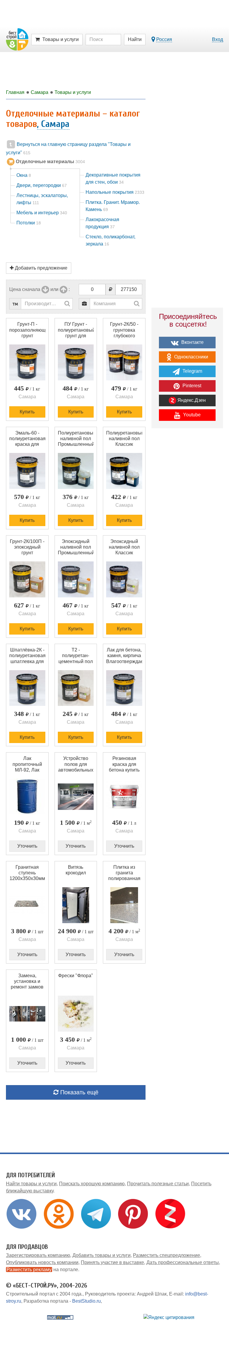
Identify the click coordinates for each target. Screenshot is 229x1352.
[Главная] (17, 39)
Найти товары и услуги (31, 1183)
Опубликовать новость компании (42, 1262)
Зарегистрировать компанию (38, 1255)
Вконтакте (192, 342)
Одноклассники (190, 356)
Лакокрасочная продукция (102, 223)
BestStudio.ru (86, 1301)
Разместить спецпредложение (166, 1255)
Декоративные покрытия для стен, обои (113, 178)
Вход (217, 39)
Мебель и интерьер (41, 212)
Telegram (191, 371)
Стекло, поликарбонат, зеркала (110, 240)
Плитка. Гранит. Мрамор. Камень (113, 206)
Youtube (191, 414)
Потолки (28, 222)
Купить (27, 411)
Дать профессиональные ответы (182, 1262)
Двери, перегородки (41, 185)
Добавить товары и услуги (101, 1255)
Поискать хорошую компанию (92, 1183)
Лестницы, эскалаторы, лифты (42, 199)
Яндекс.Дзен (191, 400)
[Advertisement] (187, 477)
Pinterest (191, 385)
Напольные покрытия (115, 192)
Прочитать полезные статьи (158, 1183)
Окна (23, 175)
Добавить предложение (40, 267)
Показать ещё (78, 1092)
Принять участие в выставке (112, 1262)
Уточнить (27, 846)
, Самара (53, 123)
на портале (42, 1269)
